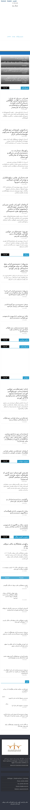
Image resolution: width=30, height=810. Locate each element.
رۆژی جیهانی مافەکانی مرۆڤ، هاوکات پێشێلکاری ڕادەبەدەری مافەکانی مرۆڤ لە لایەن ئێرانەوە (9, 595)
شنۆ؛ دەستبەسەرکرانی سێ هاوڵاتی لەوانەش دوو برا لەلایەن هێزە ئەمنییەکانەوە (17, 329)
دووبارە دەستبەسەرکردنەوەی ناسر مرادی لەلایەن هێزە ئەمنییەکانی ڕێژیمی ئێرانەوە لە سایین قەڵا (16, 715)
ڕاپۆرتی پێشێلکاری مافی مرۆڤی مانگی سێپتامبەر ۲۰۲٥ (19, 57)
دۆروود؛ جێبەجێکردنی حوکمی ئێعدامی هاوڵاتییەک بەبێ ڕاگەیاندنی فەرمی (17, 233)
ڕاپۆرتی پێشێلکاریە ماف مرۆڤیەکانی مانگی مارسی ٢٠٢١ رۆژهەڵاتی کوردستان (15, 621)
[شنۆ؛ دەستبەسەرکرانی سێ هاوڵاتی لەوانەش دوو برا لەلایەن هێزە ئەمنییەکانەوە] (15, 324)
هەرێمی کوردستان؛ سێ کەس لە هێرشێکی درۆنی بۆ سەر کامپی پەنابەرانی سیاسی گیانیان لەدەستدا (15, 475)
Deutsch (3, 1)
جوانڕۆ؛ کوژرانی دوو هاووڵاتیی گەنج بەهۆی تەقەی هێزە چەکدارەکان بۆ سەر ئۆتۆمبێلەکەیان (16, 657)
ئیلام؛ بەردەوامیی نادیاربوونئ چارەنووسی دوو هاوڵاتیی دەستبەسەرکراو (15, 317)
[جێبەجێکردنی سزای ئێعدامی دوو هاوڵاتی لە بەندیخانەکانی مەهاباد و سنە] (15, 414)
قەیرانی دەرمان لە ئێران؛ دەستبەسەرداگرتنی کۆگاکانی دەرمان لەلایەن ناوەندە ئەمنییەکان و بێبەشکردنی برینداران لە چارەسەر (17, 102)
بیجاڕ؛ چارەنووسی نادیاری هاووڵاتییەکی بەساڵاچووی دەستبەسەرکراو (16, 512)
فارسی (14, 1)
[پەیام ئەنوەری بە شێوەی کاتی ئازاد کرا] (18, 703)
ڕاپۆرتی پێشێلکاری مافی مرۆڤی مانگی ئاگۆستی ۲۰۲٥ (14, 63)
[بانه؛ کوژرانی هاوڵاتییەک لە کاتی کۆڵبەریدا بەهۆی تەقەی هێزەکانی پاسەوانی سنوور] (15, 639)
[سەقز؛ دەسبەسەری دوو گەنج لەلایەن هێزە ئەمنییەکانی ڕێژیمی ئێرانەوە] (15, 300)
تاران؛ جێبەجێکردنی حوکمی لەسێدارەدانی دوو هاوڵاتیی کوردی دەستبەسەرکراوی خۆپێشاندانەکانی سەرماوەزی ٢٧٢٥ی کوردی (15, 69)
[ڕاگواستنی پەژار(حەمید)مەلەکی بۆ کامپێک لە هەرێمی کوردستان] (15, 495)
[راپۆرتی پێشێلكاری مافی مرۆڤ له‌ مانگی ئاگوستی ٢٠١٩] (15, 580)
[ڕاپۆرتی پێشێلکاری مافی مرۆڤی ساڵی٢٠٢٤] (15, 541)
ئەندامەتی (9, 36)
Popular (21, 578)
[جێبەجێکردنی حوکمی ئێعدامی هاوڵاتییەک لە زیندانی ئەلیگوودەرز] (15, 685)
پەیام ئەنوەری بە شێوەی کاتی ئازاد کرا (17, 704)
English (9, 1)
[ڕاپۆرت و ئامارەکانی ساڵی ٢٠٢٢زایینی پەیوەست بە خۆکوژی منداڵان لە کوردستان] (15, 564)
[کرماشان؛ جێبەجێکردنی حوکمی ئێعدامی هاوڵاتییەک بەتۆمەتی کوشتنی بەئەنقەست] (15, 447)
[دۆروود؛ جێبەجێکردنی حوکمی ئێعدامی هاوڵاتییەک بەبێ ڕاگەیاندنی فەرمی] (16, 227)
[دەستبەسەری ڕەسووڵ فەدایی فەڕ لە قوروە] (17, 696)
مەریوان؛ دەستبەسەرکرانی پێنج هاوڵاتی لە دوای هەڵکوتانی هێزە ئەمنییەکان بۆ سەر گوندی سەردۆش (16, 267)
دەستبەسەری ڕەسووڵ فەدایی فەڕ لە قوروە (15, 697)
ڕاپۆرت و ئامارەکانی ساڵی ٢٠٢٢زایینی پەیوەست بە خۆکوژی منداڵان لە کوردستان (15, 568)
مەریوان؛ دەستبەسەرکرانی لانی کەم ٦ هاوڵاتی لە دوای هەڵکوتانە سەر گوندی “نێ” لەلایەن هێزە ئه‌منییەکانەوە (16, 292)
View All (5, 88)
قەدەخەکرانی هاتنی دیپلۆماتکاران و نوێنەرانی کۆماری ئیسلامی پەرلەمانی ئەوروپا (15, 179)
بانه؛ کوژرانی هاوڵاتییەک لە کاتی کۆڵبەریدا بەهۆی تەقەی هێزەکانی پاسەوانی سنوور (16, 645)
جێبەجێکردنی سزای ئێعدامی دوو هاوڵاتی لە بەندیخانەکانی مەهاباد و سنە (15, 419)
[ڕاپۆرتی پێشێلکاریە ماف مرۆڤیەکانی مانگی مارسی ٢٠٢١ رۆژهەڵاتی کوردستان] (15, 615)
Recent (7, 578)
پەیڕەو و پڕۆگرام (19, 36)
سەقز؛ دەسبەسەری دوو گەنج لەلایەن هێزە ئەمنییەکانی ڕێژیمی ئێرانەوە (16, 305)
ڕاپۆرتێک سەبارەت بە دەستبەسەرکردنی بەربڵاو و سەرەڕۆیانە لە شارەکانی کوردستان (17, 153)
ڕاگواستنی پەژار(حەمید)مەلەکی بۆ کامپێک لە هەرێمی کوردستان (17, 500)
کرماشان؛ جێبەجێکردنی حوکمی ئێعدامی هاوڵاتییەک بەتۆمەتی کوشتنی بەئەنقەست (15, 452)
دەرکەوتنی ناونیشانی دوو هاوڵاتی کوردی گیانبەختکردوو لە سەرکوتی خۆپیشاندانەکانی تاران (15, 131)
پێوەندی (13, 36)
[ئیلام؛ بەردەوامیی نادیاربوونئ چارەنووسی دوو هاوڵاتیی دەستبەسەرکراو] (15, 312)
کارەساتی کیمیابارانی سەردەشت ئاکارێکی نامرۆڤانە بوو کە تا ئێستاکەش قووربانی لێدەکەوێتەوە (15, 609)
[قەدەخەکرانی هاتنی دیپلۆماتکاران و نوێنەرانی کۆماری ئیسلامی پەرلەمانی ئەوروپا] (16, 173)
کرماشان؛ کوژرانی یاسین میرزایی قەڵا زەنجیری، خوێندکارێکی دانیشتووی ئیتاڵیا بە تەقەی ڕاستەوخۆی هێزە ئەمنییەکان (15, 207)
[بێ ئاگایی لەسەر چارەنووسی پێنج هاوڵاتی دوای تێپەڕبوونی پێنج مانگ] (15, 721)
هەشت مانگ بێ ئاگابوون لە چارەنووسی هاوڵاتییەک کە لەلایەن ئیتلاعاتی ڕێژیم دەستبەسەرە (15, 526)
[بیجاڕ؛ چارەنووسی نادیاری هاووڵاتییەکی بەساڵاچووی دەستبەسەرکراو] (15, 507)
